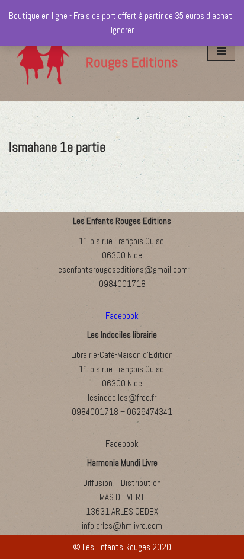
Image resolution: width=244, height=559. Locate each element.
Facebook (122, 443)
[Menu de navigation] (221, 51)
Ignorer (122, 30)
